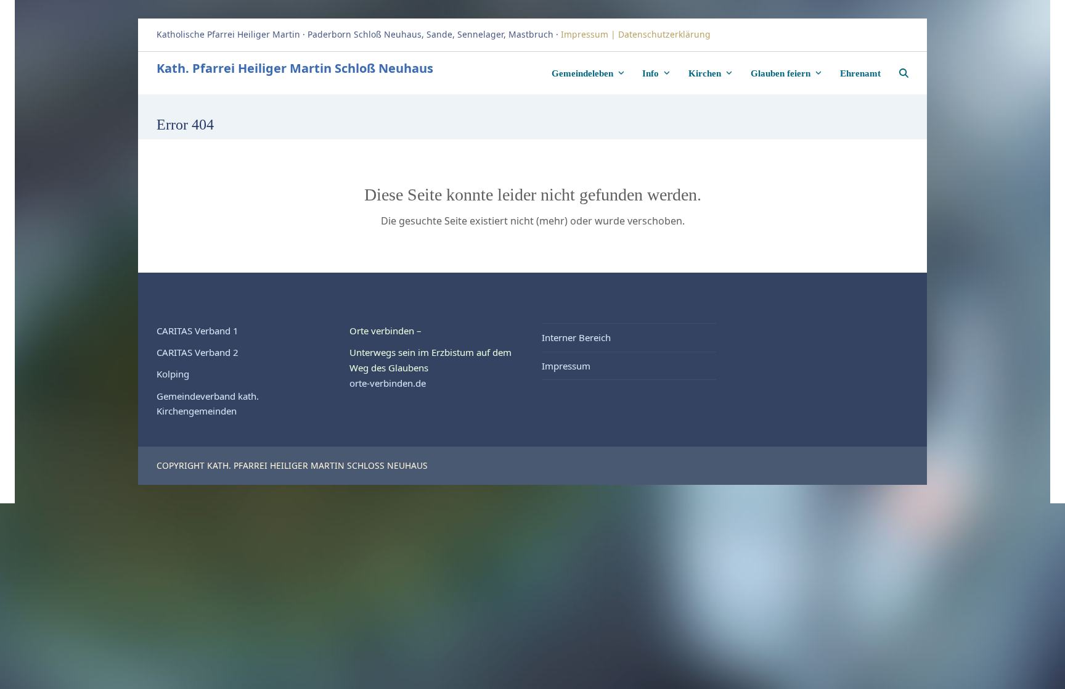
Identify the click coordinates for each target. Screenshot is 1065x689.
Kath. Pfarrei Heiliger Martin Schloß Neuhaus (295, 68)
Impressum (566, 366)
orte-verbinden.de (387, 383)
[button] (904, 72)
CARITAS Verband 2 (198, 352)
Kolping (173, 374)
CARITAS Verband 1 (198, 330)
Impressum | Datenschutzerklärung (637, 34)
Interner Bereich (576, 337)
